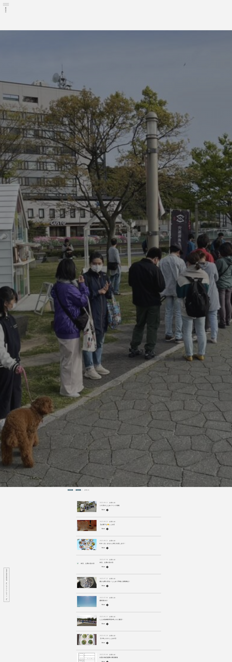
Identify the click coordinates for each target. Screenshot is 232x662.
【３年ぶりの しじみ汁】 (108, 638)
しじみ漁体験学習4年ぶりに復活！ (111, 619)
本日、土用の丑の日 (106, 562)
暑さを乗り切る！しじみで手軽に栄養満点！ (115, 581)
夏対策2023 (103, 600)
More (103, 509)
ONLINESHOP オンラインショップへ (6, 585)
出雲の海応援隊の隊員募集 (109, 657)
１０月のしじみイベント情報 (110, 505)
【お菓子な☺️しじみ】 (107, 524)
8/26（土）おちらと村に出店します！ (113, 543)
